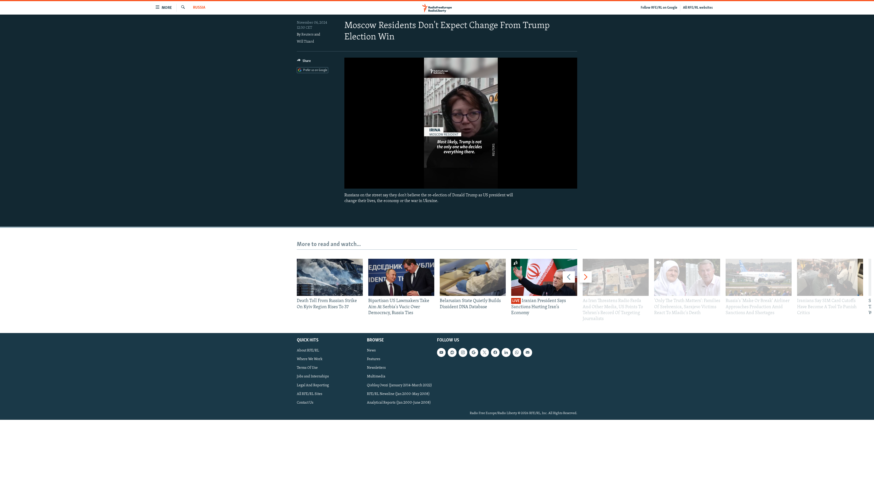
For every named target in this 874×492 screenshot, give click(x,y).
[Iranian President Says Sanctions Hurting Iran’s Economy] (544, 277)
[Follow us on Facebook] (495, 352)
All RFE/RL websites (698, 8)
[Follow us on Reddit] (452, 352)
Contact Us (305, 403)
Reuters (307, 34)
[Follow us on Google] (473, 352)
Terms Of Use (307, 368)
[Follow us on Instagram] (463, 352)
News (371, 351)
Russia (199, 8)
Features (373, 359)
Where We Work (310, 359)
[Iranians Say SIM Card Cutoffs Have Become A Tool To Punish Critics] (830, 277)
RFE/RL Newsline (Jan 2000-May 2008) (398, 394)
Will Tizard (305, 42)
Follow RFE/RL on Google (659, 8)
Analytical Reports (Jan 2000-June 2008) (399, 403)
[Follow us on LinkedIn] (506, 352)
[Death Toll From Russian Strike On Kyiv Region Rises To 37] (330, 277)
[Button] (304, 62)
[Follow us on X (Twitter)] (484, 352)
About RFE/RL (308, 351)
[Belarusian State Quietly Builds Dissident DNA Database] (473, 277)
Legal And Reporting (313, 385)
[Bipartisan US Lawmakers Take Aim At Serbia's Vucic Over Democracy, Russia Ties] (401, 277)
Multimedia (376, 377)
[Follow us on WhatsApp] (517, 352)
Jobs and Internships (313, 377)
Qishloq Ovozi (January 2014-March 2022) (399, 385)
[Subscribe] (527, 352)
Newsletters (376, 368)
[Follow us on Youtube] (441, 352)
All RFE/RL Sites (309, 394)
